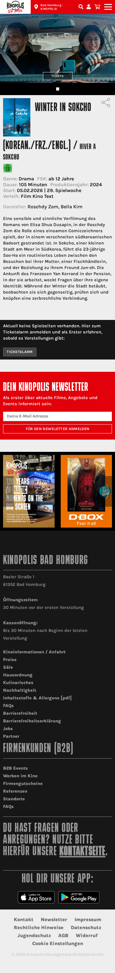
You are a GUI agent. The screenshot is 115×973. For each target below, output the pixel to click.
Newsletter (54, 919)
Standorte (14, 799)
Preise (10, 659)
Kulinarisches (18, 682)
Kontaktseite (82, 852)
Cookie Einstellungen (57, 943)
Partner (11, 736)
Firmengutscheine (23, 783)
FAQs (8, 705)
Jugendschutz (34, 935)
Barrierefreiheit (20, 713)
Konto (89, 7)
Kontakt (23, 919)
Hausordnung (18, 675)
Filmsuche (82, 7)
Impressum (88, 919)
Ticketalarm (20, 352)
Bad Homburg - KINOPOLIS (51, 7)
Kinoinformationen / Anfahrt (34, 652)
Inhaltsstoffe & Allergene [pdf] (37, 698)
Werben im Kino (20, 776)
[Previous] (7, 491)
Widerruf (87, 935)
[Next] (108, 491)
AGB (63, 935)
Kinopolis (15, 7)
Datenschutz (86, 927)
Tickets (57, 76)
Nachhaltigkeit (19, 690)
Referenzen (15, 791)
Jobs (8, 728)
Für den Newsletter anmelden (58, 429)
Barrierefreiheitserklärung (32, 721)
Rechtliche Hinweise (38, 927)
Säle (8, 667)
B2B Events (15, 768)
